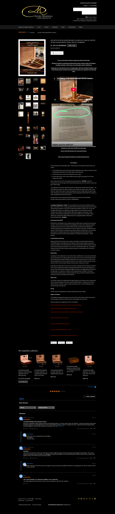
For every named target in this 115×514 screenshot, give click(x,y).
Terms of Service (29, 500)
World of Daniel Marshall (26, 27)
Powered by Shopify (36, 504)
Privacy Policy (38, 499)
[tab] (89, 396)
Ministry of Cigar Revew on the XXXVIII (59, 318)
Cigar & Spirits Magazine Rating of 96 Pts (60, 323)
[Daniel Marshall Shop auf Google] (87, 499)
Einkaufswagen (90, 12)
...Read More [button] (60, 426)
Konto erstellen (94, 5)
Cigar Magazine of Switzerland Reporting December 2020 (64, 335)
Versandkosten (56, 48)
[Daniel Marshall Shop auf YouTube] (95, 499)
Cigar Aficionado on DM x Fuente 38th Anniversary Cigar (63, 308)
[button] (26, 428)
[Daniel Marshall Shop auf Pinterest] (84, 499)
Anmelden (85, 5)
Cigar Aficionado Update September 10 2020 (61, 329)
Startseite (32, 32)
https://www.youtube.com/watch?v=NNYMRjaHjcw (67, 199)
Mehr (80, 27)
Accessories (71, 27)
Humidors (55, 27)
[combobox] (27, 407)
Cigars (46, 27)
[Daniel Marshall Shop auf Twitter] (79, 499)
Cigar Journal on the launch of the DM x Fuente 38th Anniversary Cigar (67, 312)
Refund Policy (21, 500)
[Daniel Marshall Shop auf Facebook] (81, 499)
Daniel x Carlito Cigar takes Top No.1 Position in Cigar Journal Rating (66, 305)
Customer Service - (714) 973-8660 (26, 499)
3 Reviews (27, 32)
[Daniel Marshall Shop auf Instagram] (90, 499)
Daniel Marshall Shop (26, 504)
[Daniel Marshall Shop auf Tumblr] (92, 499)
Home (63, 27)
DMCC (39, 27)
